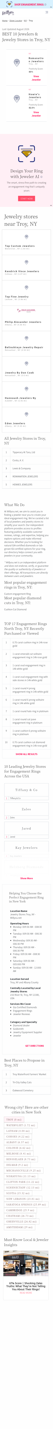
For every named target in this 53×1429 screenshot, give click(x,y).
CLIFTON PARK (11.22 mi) (22, 1181)
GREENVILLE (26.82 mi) (21, 1221)
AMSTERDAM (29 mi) (19, 1227)
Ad (51, 205)
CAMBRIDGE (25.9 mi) (20, 1210)
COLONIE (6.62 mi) (18, 1147)
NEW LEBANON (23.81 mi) (23, 1198)
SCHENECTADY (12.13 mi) (22, 1187)
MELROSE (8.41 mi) (18, 1153)
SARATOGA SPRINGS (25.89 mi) (26, 1204)
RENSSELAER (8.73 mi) (20, 1159)
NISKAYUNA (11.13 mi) (21, 1176)
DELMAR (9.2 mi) (17, 1164)
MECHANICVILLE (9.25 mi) (23, 1170)
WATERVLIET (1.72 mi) (20, 1125)
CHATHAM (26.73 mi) (20, 1215)
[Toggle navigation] (47, 12)
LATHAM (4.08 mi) (18, 1130)
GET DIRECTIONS (34, 1045)
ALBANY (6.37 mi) (17, 1142)
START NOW (26, 198)
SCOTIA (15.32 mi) (18, 1193)
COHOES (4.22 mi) (18, 1136)
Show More (26, 878)
